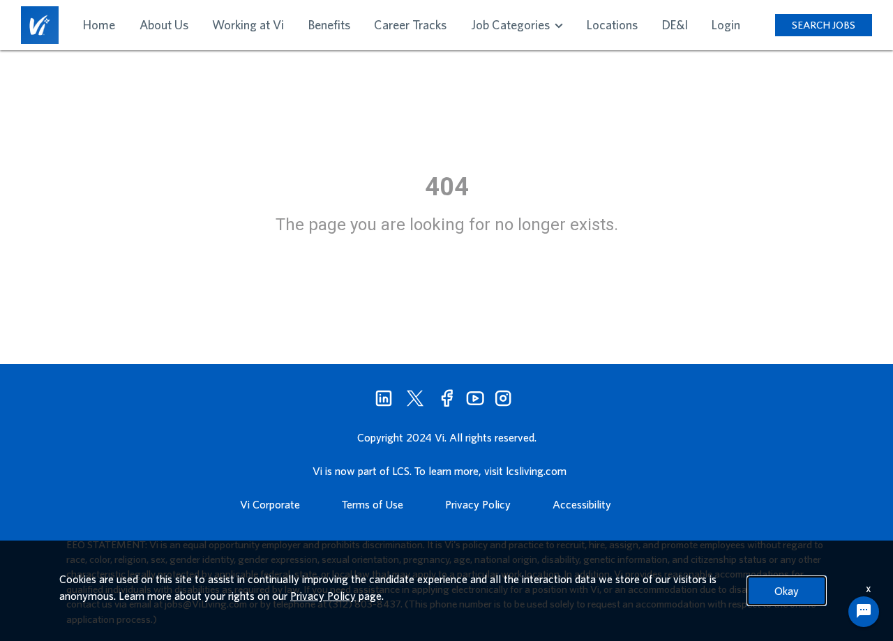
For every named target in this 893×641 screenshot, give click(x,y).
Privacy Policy (478, 504)
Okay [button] (786, 591)
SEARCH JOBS (823, 25)
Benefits (329, 24)
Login (726, 24)
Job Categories (512, 24)
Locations (612, 24)
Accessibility (582, 504)
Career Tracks (410, 24)
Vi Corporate (270, 504)
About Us (164, 24)
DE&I (675, 24)
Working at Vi (248, 24)
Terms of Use (372, 504)
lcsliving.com (536, 471)
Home (99, 24)
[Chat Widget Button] (863, 611)
